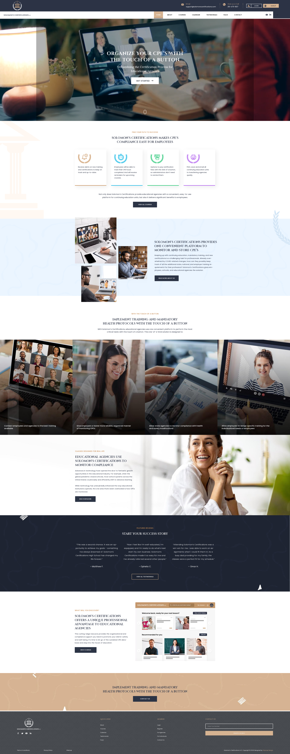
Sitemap (69, 750)
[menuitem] (158, 14)
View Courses (85, 650)
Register (160, 729)
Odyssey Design (268, 750)
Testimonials (104, 736)
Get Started (143, 80)
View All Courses (145, 204)
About (102, 725)
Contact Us (145, 699)
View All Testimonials (144, 577)
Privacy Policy (48, 750)
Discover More (85, 499)
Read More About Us (167, 278)
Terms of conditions (23, 750)
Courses (103, 729)
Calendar (103, 732)
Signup (273, 6)
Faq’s (102, 740)
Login (256, 6)
